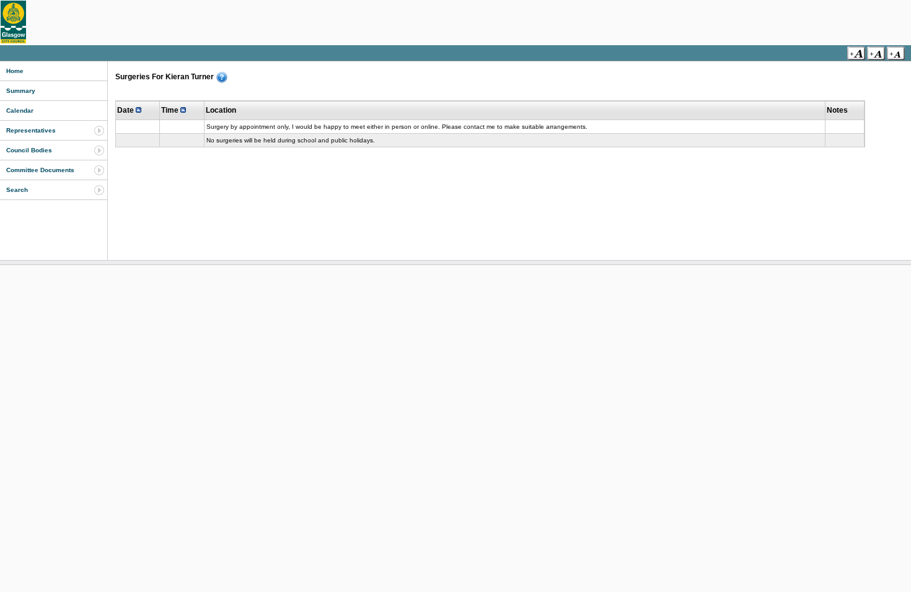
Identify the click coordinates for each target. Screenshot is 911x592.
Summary (20, 90)
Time (170, 110)
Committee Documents (40, 170)
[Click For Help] (222, 77)
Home (15, 70)
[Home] (13, 22)
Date (126, 110)
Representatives (31, 130)
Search (17, 189)
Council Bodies (29, 150)
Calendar (19, 110)
